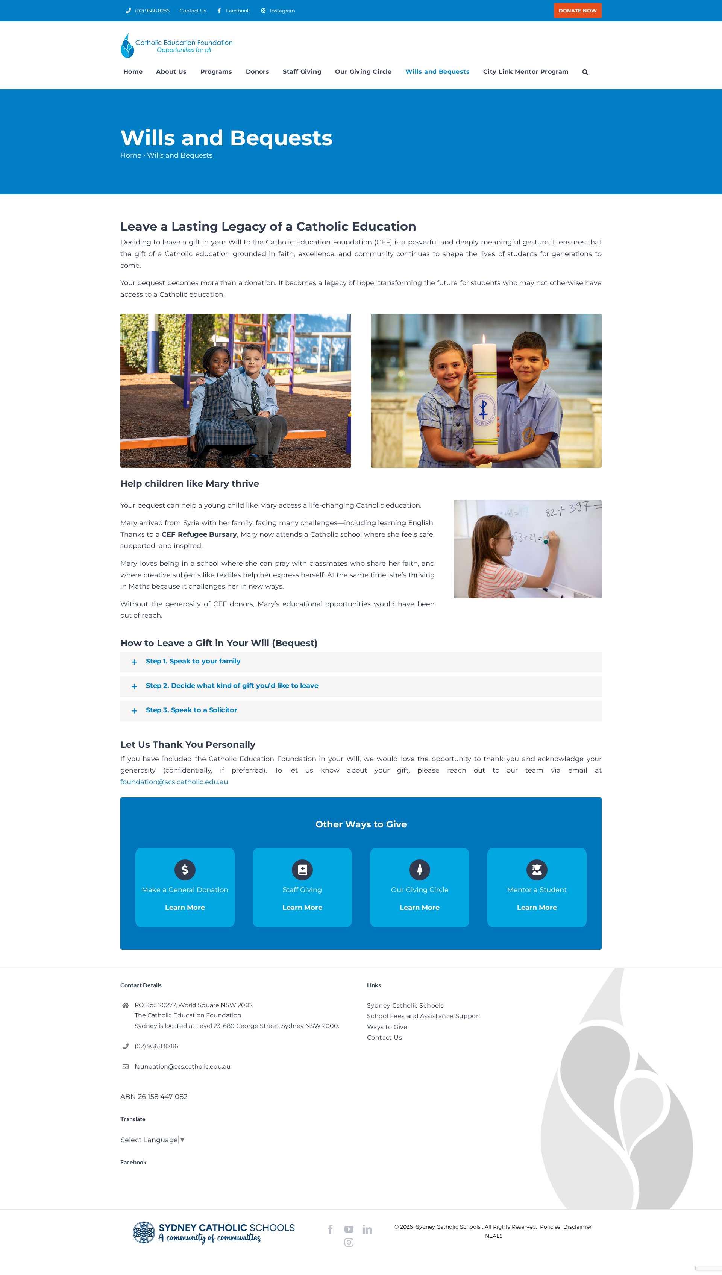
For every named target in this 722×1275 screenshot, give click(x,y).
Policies (551, 1226)
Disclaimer (577, 1226)
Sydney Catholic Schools (449, 1226)
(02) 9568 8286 (156, 1046)
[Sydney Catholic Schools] (213, 1233)
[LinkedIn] (367, 1229)
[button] (585, 72)
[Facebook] (330, 1229)
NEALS (494, 1235)
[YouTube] (348, 1229)
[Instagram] (348, 1242)
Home (130, 155)
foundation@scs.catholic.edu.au (174, 782)
